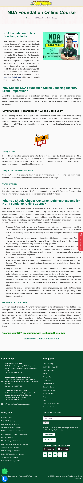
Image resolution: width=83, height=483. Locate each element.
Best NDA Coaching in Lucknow (12, 421)
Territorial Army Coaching (9, 457)
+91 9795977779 (16, 399)
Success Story (47, 377)
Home (28, 18)
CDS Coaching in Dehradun (10, 451)
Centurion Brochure (49, 407)
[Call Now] (5, 479)
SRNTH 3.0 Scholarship (50, 367)
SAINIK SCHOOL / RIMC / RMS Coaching (14, 434)
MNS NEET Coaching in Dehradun (12, 454)
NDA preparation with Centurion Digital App (41, 333)
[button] (45, 454)
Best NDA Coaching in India (10, 461)
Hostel (45, 373)
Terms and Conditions (9, 476)
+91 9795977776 (16, 372)
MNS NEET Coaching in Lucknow (12, 431)
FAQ (44, 397)
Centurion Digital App (12, 77)
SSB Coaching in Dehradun (10, 447)
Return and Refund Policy (28, 476)
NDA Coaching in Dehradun (10, 441)
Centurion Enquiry (49, 390)
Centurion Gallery (49, 387)
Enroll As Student (48, 393)
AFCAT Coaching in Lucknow (11, 427)
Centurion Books (48, 370)
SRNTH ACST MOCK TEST (52, 403)
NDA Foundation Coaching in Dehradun (14, 444)
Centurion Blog (48, 363)
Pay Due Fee (49, 440)
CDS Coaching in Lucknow (10, 424)
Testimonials (47, 380)
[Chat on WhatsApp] (5, 471)
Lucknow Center (6, 417)
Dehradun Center (7, 437)
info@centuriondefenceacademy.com (17, 404)
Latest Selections (48, 383)
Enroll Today (49, 434)
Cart (44, 400)
